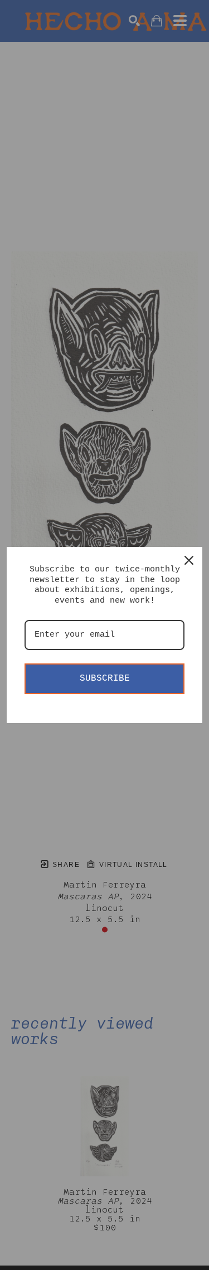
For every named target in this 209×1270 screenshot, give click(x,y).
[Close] (189, 560)
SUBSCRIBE (105, 678)
